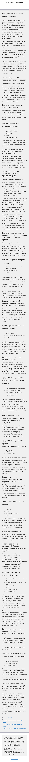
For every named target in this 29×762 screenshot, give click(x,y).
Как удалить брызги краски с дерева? (15, 728)
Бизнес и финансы (14, 2)
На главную (14, 759)
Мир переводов (8, 717)
